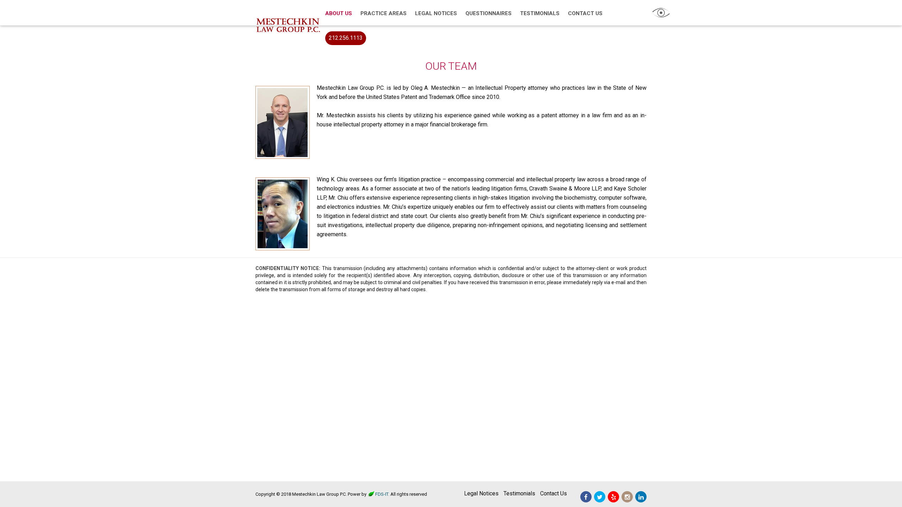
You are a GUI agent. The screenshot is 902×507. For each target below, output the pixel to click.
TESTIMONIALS (540, 13)
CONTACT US (585, 13)
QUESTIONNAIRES (488, 13)
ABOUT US (338, 13)
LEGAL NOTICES (436, 13)
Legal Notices (481, 493)
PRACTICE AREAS (383, 13)
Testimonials (519, 493)
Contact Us (553, 493)
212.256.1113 (346, 38)
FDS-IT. (382, 494)
